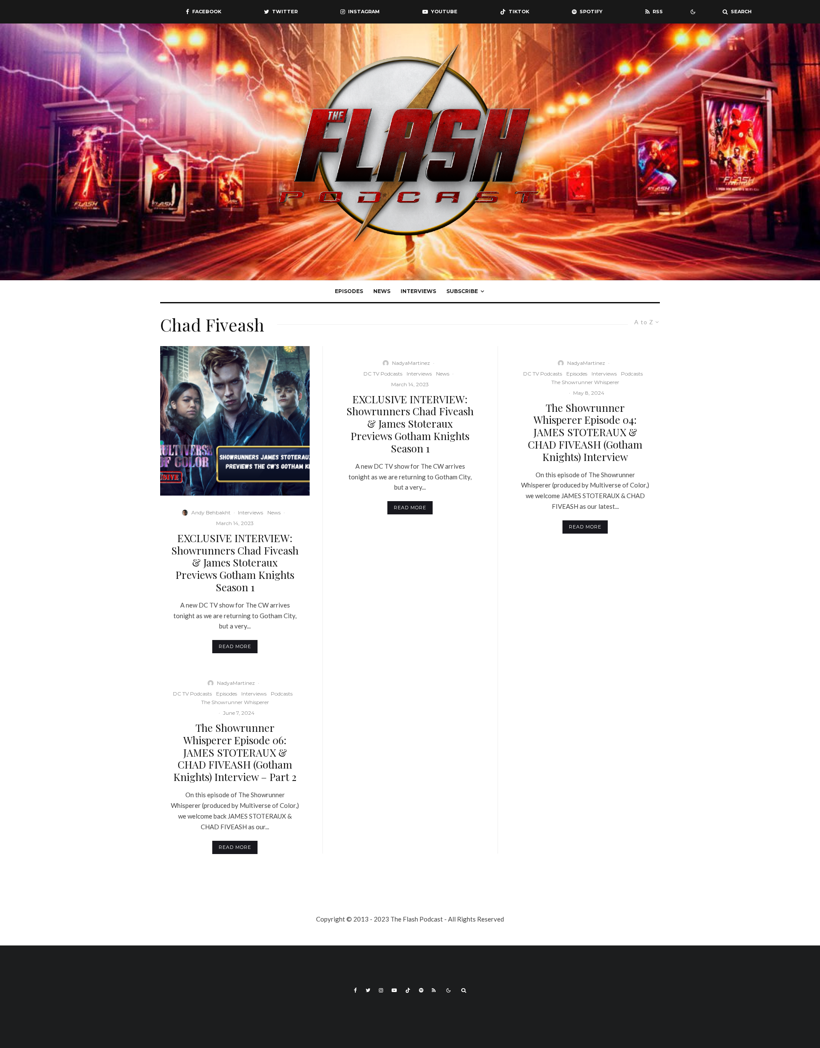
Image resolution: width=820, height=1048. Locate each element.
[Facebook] (355, 990)
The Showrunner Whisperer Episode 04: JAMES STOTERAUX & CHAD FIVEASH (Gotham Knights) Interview (585, 432)
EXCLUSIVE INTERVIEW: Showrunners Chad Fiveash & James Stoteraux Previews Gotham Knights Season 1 (235, 562)
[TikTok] (408, 990)
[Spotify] (421, 990)
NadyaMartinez (236, 683)
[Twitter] (368, 990)
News (381, 291)
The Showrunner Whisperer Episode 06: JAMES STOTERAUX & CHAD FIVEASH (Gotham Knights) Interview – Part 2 (234, 752)
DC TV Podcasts (192, 693)
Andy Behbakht (211, 512)
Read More (235, 646)
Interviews (418, 291)
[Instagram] (381, 990)
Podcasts (282, 693)
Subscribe (462, 291)
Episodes (349, 291)
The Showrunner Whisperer (235, 702)
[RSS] (434, 990)
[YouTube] (394, 990)
